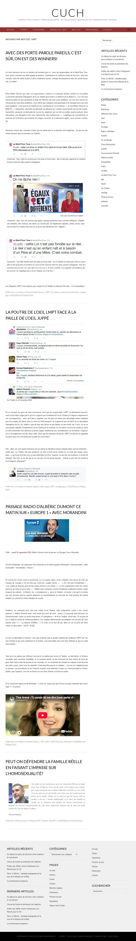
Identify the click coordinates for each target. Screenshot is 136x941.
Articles (76, 30)
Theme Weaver (85, 936)
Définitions (105, 109)
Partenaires (92, 30)
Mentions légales (55, 888)
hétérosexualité (107, 158)
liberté (103, 184)
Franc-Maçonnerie (108, 144)
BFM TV (9, 109)
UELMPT (52, 821)
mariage (104, 193)
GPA (42, 742)
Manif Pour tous (57, 742)
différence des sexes (109, 114)
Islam (103, 166)
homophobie (105, 162)
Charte (23, 30)
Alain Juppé (44, 487)
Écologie (104, 127)
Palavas (45, 821)
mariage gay (60, 487)
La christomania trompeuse (111, 89)
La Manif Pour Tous (108, 175)
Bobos (103, 105)
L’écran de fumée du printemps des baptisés (24, 862)
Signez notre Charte (57, 906)
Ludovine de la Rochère (69, 292)
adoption (36, 487)
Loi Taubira (19, 292)
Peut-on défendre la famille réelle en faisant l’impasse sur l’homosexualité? (44, 767)
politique (104, 201)
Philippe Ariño (28, 295)
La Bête (104, 171)
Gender (104, 149)
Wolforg (113, 936)
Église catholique (107, 131)
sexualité (104, 206)
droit (103, 118)
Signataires (39, 30)
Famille (104, 136)
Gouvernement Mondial (110, 153)
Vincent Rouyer (76, 821)
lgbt (102, 179)
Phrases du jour (58, 30)
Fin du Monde (106, 140)
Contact (107, 30)
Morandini (68, 742)
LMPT (47, 292)
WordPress (49, 936)
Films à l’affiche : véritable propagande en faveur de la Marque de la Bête (114, 82)
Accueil (11, 30)
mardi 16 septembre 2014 (21, 552)
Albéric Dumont (38, 292)
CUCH (68, 12)
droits (103, 123)
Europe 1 (36, 742)
